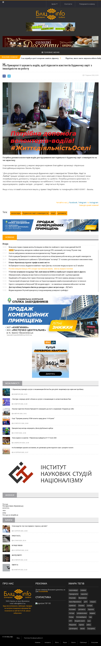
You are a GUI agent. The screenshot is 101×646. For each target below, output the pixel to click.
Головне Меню (51, 52)
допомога (62, 213)
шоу (89, 621)
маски (82, 628)
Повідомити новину (87, 4)
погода (71, 613)
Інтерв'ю (48, 642)
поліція (89, 605)
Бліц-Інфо (72, 598)
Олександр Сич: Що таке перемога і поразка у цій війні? (29, 526)
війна (89, 625)
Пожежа (81, 605)
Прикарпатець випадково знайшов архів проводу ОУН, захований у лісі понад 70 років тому (45, 250)
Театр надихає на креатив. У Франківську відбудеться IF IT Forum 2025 (34, 438)
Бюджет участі (80, 621)
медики (92, 613)
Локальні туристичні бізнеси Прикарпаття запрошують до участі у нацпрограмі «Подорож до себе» (43, 409)
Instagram (93, 202)
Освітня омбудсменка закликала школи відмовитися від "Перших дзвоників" (37, 253)
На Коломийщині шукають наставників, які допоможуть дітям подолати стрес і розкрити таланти (42, 448)
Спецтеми (94, 642)
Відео (65, 642)
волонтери (15, 213)
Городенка (91, 628)
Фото (57, 642)
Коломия (72, 609)
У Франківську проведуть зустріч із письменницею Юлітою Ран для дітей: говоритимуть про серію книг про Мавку (47, 389)
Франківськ (82, 598)
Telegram (82, 202)
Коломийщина (81, 617)
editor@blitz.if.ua (19, 603)
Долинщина (73, 628)
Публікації (83, 642)
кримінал (72, 605)
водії (53, 213)
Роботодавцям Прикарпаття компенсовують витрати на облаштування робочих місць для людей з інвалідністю (50, 256)
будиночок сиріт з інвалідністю (35, 213)
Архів (53, 4)
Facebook (73, 202)
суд (90, 617)
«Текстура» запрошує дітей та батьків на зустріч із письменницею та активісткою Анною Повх (41, 399)
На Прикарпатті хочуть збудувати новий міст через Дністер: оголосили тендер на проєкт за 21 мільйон (46, 266)
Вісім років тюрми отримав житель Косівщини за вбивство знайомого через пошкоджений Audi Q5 (45, 247)
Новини (37, 642)
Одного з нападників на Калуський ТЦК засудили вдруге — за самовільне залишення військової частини (47, 284)
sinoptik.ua (14, 515)
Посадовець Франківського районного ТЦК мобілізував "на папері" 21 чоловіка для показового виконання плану (51, 259)
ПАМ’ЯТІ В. (15, 565)
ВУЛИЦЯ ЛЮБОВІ (17, 545)
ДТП (85, 602)
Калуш (71, 617)
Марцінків (72, 625)
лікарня (92, 602)
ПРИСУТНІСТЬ (16, 536)
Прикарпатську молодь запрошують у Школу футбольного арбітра (32, 428)
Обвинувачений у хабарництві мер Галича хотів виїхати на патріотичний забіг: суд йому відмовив (44, 275)
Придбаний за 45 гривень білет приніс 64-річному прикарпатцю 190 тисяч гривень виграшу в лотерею (46, 278)
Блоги (73, 642)
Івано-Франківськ (75, 602)
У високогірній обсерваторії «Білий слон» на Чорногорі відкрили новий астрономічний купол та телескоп (47, 281)
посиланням (43, 591)
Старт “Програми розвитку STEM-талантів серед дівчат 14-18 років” (33, 418)
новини (83, 590)
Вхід (18, 638)
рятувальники (82, 613)
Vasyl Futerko (53, 189)
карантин (84, 594)
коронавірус (73, 590)
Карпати (91, 609)
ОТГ (70, 621)
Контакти (68, 4)
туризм (81, 625)
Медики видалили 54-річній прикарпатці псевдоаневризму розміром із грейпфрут (38, 290)
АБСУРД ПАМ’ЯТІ (17, 555)
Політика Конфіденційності (33, 638)
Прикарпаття (73, 594)
